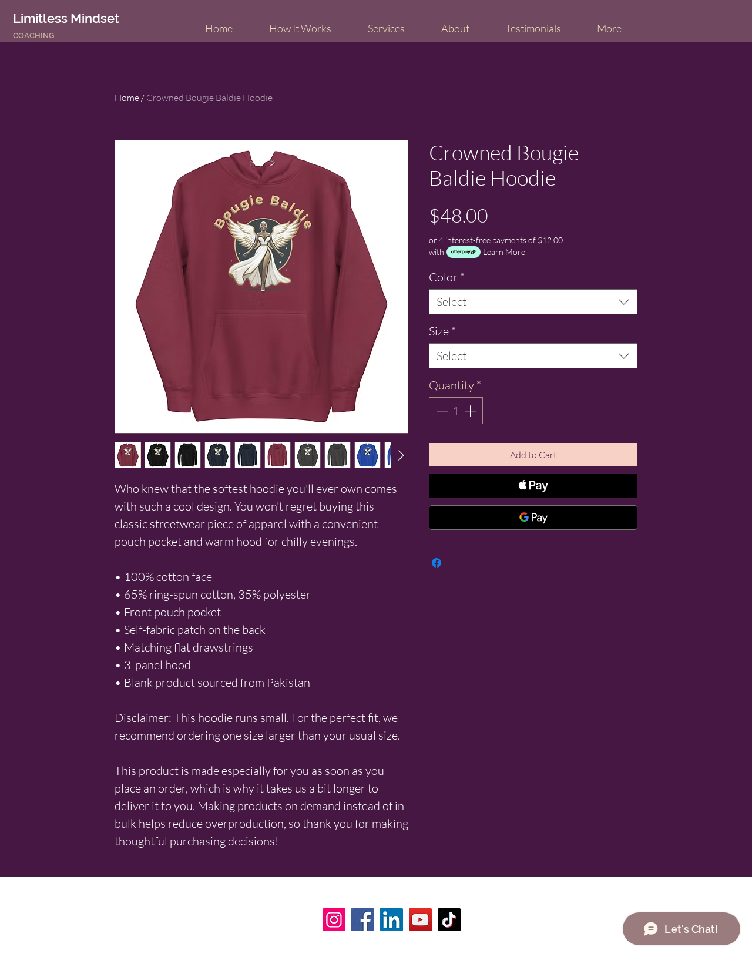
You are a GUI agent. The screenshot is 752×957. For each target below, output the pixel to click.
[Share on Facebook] (436, 563)
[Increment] (471, 411)
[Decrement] (441, 411)
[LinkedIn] (391, 919)
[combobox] (533, 301)
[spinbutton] (456, 411)
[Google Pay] (533, 517)
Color (447, 277)
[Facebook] (362, 919)
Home (127, 97)
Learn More (504, 252)
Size (442, 331)
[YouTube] (420, 919)
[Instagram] (334, 919)
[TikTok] (449, 919)
